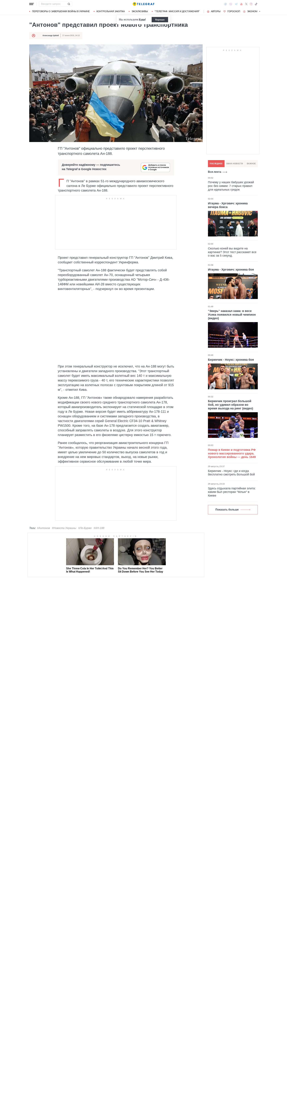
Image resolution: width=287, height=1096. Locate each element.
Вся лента (214, 171)
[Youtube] (241, 4)
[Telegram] (236, 3)
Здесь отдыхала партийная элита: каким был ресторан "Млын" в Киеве (232, 492)
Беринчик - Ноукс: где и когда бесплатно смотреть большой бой (231, 472)
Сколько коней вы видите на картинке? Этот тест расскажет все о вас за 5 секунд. (232, 252)
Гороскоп (233, 11)
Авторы (215, 11)
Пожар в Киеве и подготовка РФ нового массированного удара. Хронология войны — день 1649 (232, 453)
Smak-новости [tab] (234, 163)
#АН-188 (99, 528)
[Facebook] (225, 3)
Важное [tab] (251, 163)
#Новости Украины (64, 528)
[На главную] (143, 4)
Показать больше (227, 509)
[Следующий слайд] (259, 11)
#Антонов (43, 528)
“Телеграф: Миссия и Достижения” (177, 11)
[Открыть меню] (31, 4)
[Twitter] (246, 4)
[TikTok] (256, 4)
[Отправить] (68, 4)
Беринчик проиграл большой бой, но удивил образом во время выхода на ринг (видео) (230, 404)
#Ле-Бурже (85, 528)
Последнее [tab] (216, 163)
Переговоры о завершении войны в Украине (61, 11)
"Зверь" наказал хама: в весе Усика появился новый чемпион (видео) (232, 314)
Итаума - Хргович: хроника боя (231, 269)
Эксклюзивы (140, 11)
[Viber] (231, 4)
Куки (142, 19)
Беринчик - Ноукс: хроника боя (231, 359)
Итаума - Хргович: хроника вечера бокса (228, 205)
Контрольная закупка (110, 11)
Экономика (254, 11)
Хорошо (160, 19)
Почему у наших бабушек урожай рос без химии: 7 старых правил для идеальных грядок (231, 186)
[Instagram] (251, 3)
